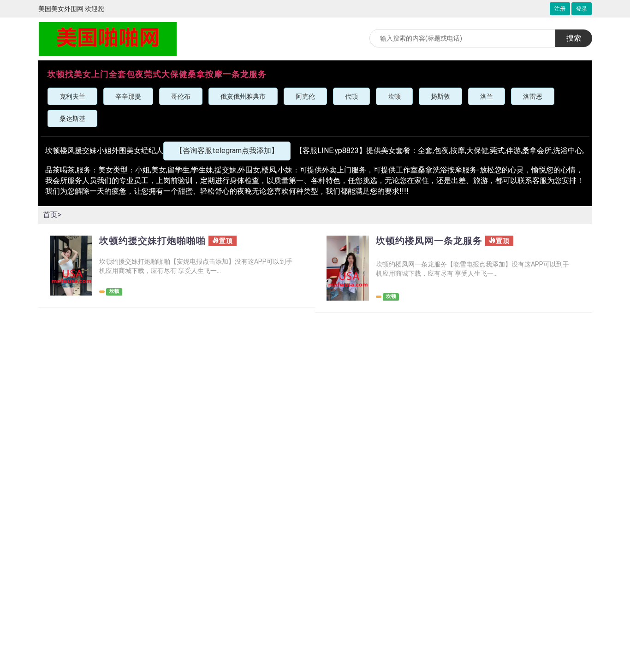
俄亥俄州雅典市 (243, 96)
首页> (52, 214)
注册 (559, 9)
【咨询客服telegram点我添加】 (227, 150)
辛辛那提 (128, 96)
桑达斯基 (72, 118)
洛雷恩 (532, 96)
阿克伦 (305, 96)
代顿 (351, 96)
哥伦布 (180, 96)
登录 (581, 9)
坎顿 (394, 96)
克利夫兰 (72, 96)
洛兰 (486, 96)
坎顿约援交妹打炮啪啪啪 (152, 241)
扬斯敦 (440, 96)
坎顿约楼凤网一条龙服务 (429, 241)
